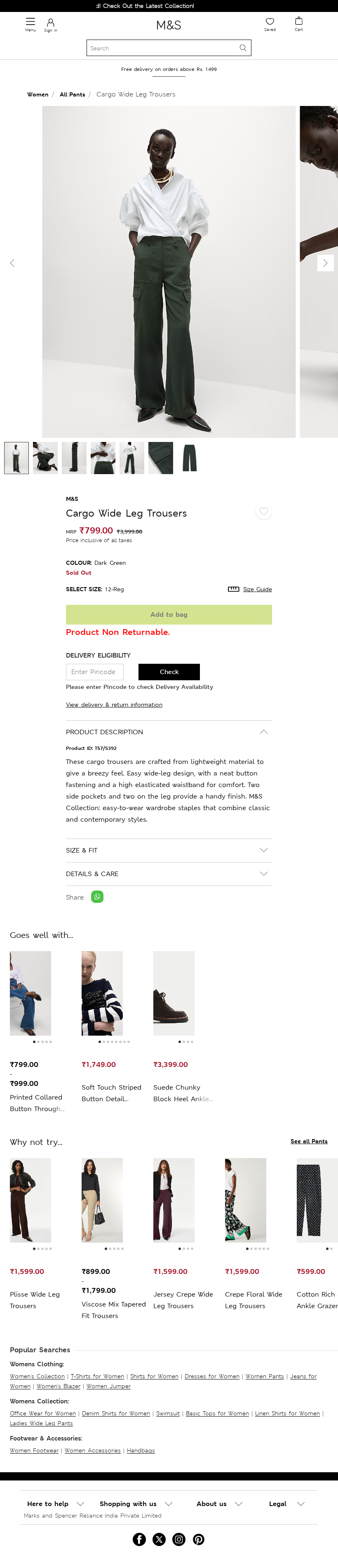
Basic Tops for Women (217, 1413)
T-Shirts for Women (97, 1376)
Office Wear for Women (43, 1413)
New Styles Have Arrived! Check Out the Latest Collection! (97, 5)
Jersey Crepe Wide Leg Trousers (183, 1300)
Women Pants (265, 1376)
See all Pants (309, 1141)
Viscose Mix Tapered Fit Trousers (114, 1310)
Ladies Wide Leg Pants (41, 1423)
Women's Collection (37, 1376)
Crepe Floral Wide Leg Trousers (253, 1300)
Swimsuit (168, 1413)
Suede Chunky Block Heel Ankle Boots (181, 1094)
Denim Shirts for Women (116, 1413)
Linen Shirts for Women (287, 1413)
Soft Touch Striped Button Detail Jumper (111, 1094)
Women (38, 94)
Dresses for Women (212, 1376)
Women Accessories (93, 1450)
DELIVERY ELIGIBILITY (98, 655)
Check (169, 671)
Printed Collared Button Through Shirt (36, 1104)
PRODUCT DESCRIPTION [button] (104, 732)
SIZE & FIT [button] (81, 850)
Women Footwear (34, 1450)
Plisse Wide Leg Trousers (35, 1300)
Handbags (141, 1450)
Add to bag (169, 614)
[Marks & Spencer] (169, 31)
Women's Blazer (58, 1386)
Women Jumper (109, 1386)
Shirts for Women (154, 1376)
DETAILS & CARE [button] (92, 873)
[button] (325, 263)
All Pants (72, 94)
